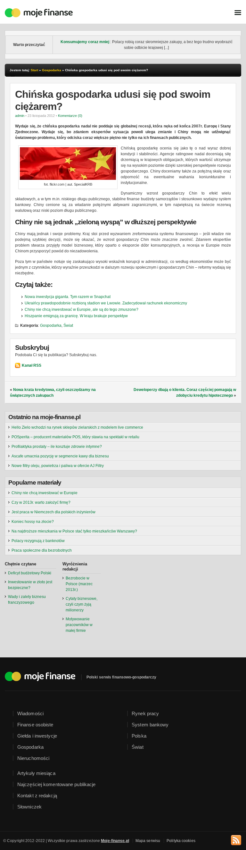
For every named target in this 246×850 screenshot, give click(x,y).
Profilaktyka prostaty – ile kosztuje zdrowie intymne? (57, 446)
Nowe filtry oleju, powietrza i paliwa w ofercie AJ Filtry (58, 465)
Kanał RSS (31, 365)
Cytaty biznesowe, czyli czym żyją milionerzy (81, 604)
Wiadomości (30, 713)
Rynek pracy (145, 713)
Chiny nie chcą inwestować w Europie (45, 493)
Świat (68, 325)
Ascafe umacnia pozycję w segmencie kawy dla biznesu (60, 456)
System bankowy (150, 724)
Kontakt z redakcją (37, 795)
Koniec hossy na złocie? (33, 521)
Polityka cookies (181, 841)
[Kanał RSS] (236, 839)
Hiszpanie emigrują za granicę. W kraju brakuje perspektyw (76, 316)
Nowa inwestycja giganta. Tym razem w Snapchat (68, 297)
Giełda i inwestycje (37, 736)
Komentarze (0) (70, 116)
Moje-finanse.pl (115, 841)
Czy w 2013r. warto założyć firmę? (41, 502)
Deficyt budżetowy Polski (29, 573)
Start (34, 70)
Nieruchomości (33, 758)
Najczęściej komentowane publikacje (56, 784)
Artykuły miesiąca (36, 773)
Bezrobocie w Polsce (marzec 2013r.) (79, 584)
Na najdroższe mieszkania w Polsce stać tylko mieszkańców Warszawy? (74, 531)
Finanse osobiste (35, 724)
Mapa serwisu (147, 841)
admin (19, 116)
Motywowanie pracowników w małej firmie (79, 625)
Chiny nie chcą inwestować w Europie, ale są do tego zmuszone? (81, 309)
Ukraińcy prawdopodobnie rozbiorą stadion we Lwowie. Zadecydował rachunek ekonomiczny (106, 303)
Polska (139, 736)
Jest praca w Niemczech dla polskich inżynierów (53, 512)
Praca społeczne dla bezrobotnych (42, 550)
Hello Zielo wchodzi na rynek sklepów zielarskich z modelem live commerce (77, 427)
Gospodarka (51, 70)
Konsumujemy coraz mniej (85, 42)
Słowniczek (29, 806)
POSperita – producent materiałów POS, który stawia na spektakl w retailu (75, 437)
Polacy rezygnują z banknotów (38, 541)
